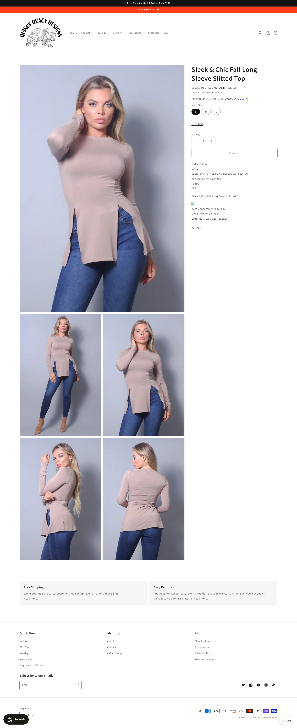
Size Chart (197, 124)
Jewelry (24, 653)
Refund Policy (115, 653)
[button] (260, 33)
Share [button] (198, 227)
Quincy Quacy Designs (255, 717)
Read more (200, 598)
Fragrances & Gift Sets (32, 665)
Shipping (195, 92)
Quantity (195, 134)
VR (276, 717)
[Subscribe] (77, 685)
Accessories (26, 659)
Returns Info (202, 647)
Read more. (31, 598)
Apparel (24, 641)
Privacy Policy (202, 653)
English (26, 715)
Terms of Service (204, 659)
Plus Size (24, 647)
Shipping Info (202, 641)
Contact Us (113, 647)
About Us (112, 641)
